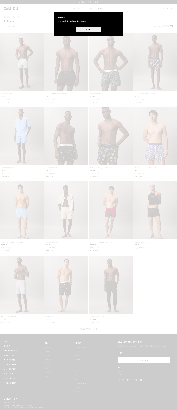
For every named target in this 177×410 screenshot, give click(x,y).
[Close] (120, 14)
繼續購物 (88, 29)
